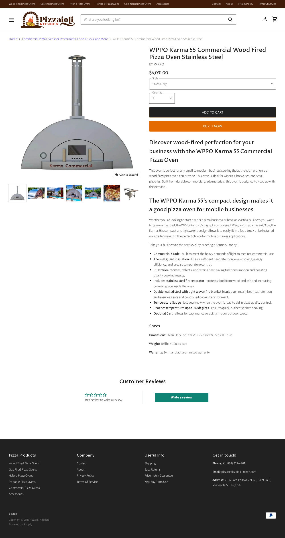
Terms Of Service (267, 4)
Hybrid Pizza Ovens (79, 4)
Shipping (150, 463)
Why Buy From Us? (156, 482)
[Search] (230, 19)
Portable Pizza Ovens (107, 4)
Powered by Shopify (20, 524)
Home (13, 39)
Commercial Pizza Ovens (137, 4)
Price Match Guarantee (159, 475)
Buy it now (212, 126)
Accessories (163, 4)
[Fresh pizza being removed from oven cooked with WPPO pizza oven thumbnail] (112, 193)
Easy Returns (153, 469)
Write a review (181, 397)
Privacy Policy (245, 4)
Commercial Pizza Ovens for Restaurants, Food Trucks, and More (65, 39)
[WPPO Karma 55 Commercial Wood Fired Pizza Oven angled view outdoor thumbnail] (36, 193)
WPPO (159, 64)
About (229, 4)
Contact (216, 4)
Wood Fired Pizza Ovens (22, 4)
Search (13, 514)
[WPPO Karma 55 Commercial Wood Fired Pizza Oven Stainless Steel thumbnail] (131, 193)
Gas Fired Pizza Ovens (52, 4)
